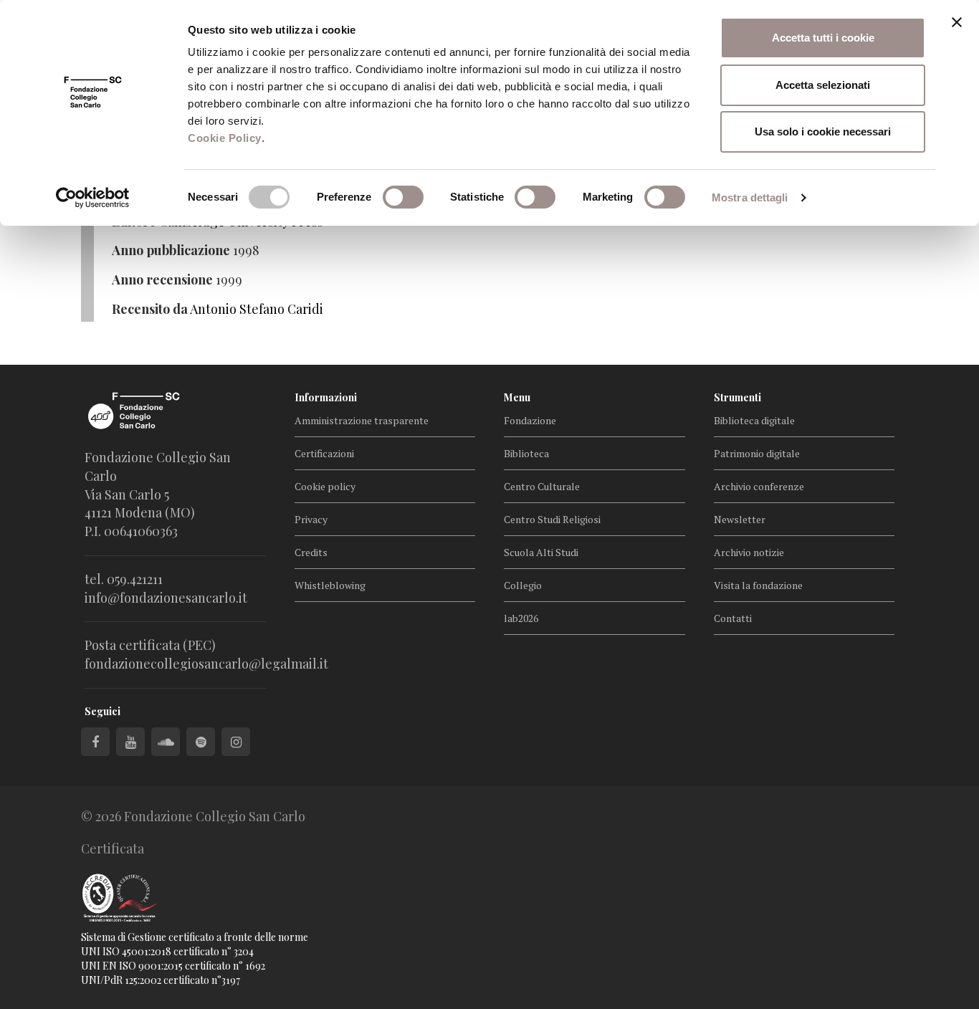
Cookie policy (325, 486)
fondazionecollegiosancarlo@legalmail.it (206, 663)
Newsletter (739, 519)
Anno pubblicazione (171, 250)
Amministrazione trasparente (362, 420)
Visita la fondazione (758, 585)
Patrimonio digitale (757, 453)
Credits (311, 552)
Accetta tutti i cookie (823, 38)
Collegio (523, 585)
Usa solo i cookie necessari (823, 131)
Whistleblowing (330, 585)
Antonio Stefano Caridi (256, 308)
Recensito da (150, 308)
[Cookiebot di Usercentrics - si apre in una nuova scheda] (93, 198)
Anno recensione (162, 279)
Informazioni (326, 397)
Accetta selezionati (822, 85)
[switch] (403, 197)
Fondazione (530, 420)
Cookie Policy (225, 138)
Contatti (733, 618)
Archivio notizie (749, 552)
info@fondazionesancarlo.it (166, 597)
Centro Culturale (542, 486)
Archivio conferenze (759, 486)
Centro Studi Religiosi (552, 519)
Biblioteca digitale (754, 420)
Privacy (311, 519)
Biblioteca (526, 453)
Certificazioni (324, 453)
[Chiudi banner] (957, 22)
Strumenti (737, 397)
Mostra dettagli (750, 197)
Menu (517, 397)
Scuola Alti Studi (541, 552)
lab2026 (521, 618)
